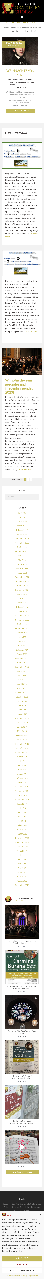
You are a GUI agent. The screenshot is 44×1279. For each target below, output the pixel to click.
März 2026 (22, 526)
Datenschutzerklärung (17, 1276)
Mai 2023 (22, 641)
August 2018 (22, 804)
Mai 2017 (22, 864)
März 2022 (22, 688)
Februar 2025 (22, 568)
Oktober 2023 (22, 624)
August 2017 (22, 851)
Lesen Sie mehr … (25, 469)
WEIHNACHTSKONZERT (20, 73)
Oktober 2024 (22, 586)
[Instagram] (37, 936)
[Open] (22, 922)
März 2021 (22, 710)
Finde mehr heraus (20, 111)
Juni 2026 (22, 517)
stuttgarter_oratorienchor (22, 907)
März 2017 (22, 872)
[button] (40, 1214)
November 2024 (22, 581)
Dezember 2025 (22, 538)
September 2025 (22, 551)
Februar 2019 (22, 778)
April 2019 (22, 770)
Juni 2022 (22, 680)
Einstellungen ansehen (22, 1270)
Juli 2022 (22, 675)
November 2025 (22, 543)
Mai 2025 (22, 560)
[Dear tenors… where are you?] (22, 263)
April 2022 (22, 684)
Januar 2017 (22, 881)
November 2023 (22, 620)
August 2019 (22, 757)
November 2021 (22, 693)
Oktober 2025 (22, 547)
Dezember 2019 (22, 744)
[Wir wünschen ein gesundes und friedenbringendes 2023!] (22, 361)
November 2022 (22, 658)
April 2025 (22, 564)
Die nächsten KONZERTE (22, 22)
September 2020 (22, 718)
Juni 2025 (22, 556)
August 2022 (22, 671)
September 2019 (22, 752)
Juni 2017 (22, 859)
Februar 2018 (22, 829)
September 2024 (22, 590)
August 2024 (22, 594)
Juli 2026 (22, 513)
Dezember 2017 (22, 838)
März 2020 (22, 731)
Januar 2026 (22, 534)
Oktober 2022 (22, 663)
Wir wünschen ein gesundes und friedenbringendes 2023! (19, 386)
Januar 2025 (22, 573)
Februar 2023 (22, 650)
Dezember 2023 (22, 616)
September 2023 (22, 628)
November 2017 (22, 842)
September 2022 (22, 667)
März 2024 (22, 603)
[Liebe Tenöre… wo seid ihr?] (22, 155)
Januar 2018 (22, 834)
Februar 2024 (22, 607)
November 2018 (22, 791)
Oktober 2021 (22, 697)
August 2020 (22, 722)
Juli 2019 (22, 761)
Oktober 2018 (22, 795)
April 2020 (22, 727)
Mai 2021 (22, 705)
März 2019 (22, 774)
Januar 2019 (22, 782)
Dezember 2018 (22, 787)
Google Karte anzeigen (21, 105)
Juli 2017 (22, 855)
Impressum (33, 1276)
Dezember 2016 (22, 885)
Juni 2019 (22, 765)
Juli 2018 (22, 808)
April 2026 (22, 521)
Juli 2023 (22, 637)
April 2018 (22, 821)
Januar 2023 (22, 654)
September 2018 (22, 799)
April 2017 (22, 868)
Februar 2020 (22, 735)
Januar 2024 (22, 611)
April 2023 (22, 645)
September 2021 (22, 701)
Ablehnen (22, 1264)
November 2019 (22, 748)
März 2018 (22, 825)
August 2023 (22, 633)
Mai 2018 (22, 817)
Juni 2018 (22, 812)
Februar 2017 (22, 876)
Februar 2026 (22, 530)
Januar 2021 (22, 714)
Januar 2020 (22, 740)
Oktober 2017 (22, 847)
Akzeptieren (22, 1258)
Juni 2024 (22, 598)
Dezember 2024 (22, 577)
